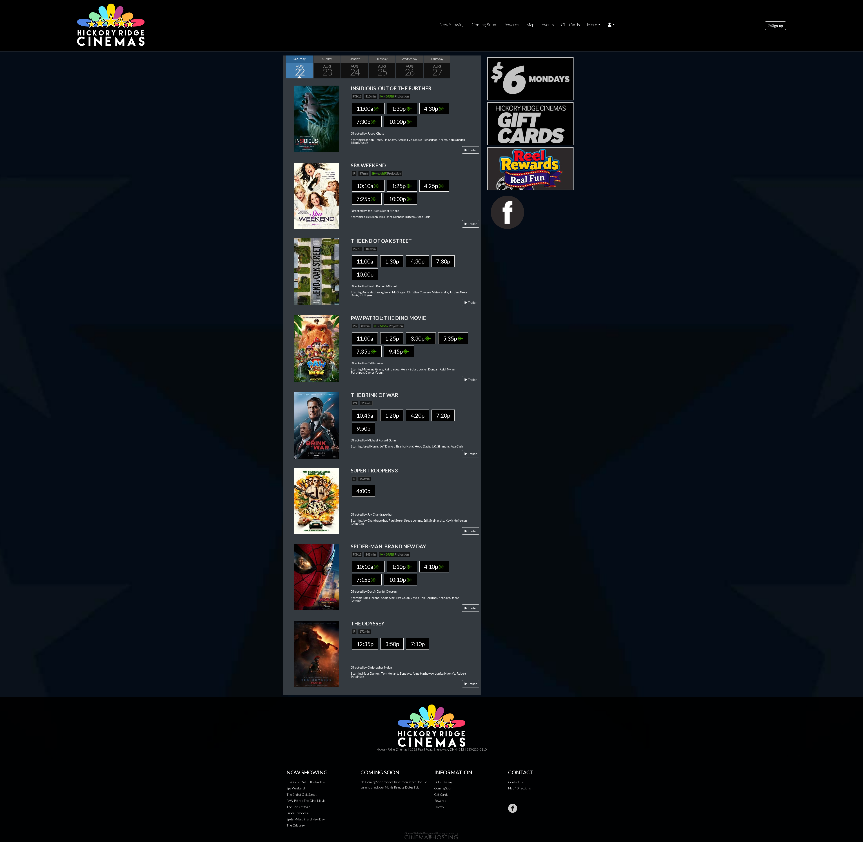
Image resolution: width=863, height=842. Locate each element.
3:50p (392, 643)
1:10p (399, 566)
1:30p (399, 108)
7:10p (418, 643)
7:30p (363, 121)
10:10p (398, 579)
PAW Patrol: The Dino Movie (306, 800)
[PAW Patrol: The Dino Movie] (316, 348)
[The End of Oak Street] (316, 270)
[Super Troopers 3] (316, 500)
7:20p (443, 415)
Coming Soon (484, 24)
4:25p (431, 185)
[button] (611, 25)
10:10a (365, 185)
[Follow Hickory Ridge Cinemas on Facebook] (512, 808)
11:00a (365, 108)
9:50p (363, 428)
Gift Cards (570, 24)
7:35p (363, 351)
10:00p (398, 121)
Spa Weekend (296, 788)
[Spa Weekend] (316, 195)
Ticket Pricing (443, 782)
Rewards (511, 24)
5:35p (450, 338)
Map (530, 24)
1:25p (399, 185)
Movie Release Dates (399, 787)
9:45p (396, 351)
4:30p (431, 108)
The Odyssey (296, 825)
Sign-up (777, 25)
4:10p (431, 566)
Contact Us (516, 782)
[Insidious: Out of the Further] (316, 118)
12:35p (364, 643)
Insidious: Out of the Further (306, 782)
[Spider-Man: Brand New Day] (316, 576)
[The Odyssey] (316, 653)
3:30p (418, 338)
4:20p (417, 415)
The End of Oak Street (302, 794)
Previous (287, 66)
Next (476, 66)
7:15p (363, 579)
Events (548, 24)
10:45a (364, 415)
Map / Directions (519, 788)
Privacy (439, 807)
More (592, 24)
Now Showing (452, 24)
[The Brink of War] (316, 425)
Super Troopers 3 (298, 813)
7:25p (363, 198)
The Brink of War (298, 807)
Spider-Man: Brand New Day (306, 819)
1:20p (392, 415)
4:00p (363, 490)
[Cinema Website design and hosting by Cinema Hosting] (431, 835)
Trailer (472, 150)
